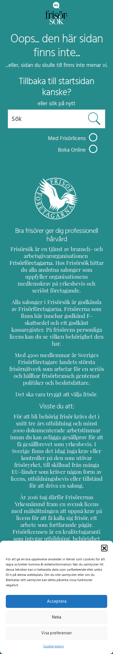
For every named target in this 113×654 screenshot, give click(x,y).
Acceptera (56, 601)
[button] (104, 548)
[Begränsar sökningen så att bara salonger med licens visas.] (93, 137)
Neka (56, 617)
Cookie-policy (53, 646)
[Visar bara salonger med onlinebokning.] (93, 149)
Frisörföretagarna (31, 262)
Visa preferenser (56, 633)
